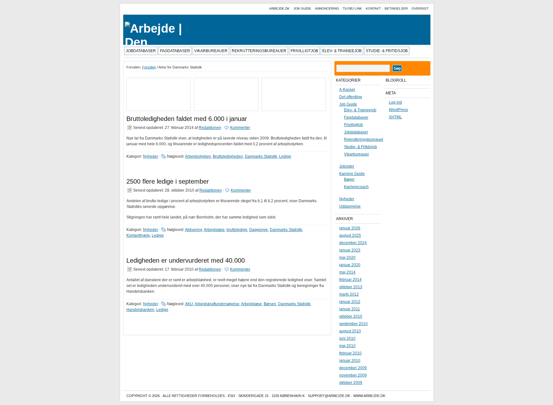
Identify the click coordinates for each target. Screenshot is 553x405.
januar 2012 (349, 301)
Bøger (349, 179)
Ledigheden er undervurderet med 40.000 (185, 260)
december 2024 (353, 243)
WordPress (398, 109)
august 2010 (350, 331)
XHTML (395, 117)
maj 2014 (347, 272)
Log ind (395, 102)
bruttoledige (237, 229)
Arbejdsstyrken (198, 156)
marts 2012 (349, 294)
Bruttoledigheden (228, 156)
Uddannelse (350, 206)
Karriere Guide (352, 173)
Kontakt (373, 8)
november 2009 (353, 375)
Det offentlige (350, 97)
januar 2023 (349, 250)
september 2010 (353, 324)
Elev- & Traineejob (342, 51)
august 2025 (350, 235)
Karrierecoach (356, 187)
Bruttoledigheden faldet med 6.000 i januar (186, 118)
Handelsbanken (140, 309)
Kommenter (240, 127)
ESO (231, 396)
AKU (189, 304)
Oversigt (420, 8)
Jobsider (346, 166)
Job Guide (302, 8)
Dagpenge (258, 229)
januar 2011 (349, 309)
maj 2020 (347, 257)
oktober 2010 (350, 316)
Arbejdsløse (214, 229)
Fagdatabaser (175, 51)
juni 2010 (347, 338)
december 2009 (353, 368)
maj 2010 (347, 346)
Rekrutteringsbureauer (259, 51)
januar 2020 (349, 265)
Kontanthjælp (138, 235)
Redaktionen (210, 127)
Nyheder (150, 156)
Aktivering (193, 229)
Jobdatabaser (141, 51)
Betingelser (396, 8)
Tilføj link (352, 8)
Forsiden (149, 67)
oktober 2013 (350, 287)
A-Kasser (347, 89)
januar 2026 (349, 228)
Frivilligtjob (304, 51)
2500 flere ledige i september (167, 181)
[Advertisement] (155, 93)
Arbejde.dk (279, 8)
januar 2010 (349, 360)
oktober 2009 (350, 382)
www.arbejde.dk (369, 396)
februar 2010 (350, 353)
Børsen (270, 304)
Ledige (285, 156)
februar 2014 (350, 279)
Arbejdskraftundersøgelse (217, 304)
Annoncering (327, 8)
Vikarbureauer (211, 51)
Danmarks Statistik (261, 156)
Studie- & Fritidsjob (387, 51)
